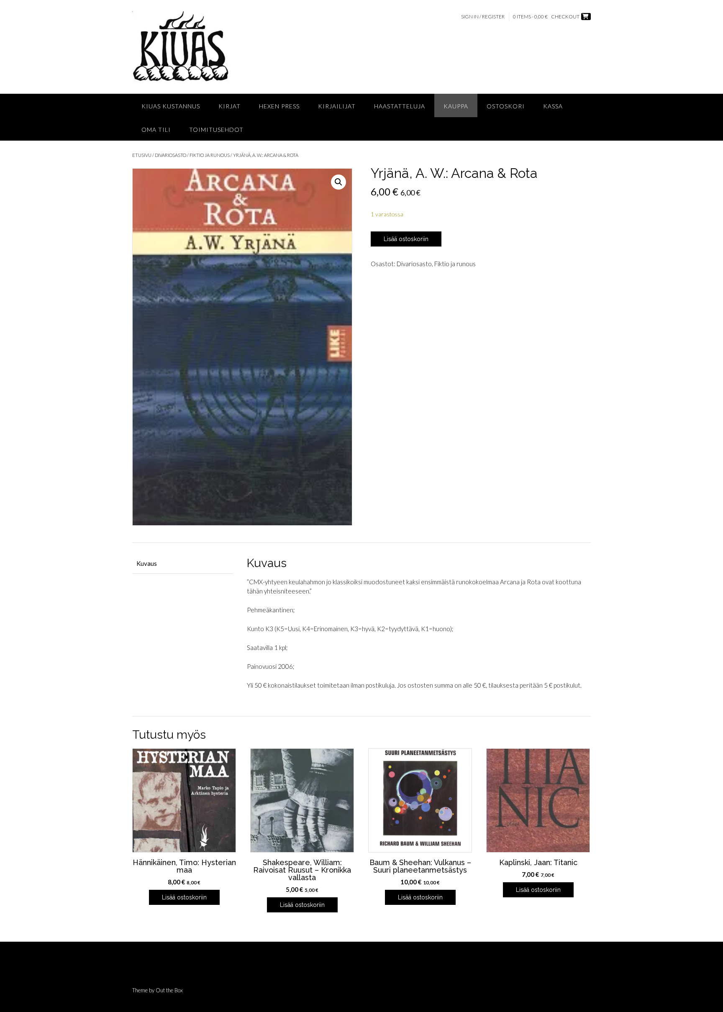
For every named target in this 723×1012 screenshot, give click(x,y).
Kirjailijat (337, 106)
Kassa (553, 106)
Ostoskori (506, 106)
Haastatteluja (399, 106)
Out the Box (169, 990)
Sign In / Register (483, 16)
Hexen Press (279, 106)
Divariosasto (170, 155)
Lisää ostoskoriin (406, 239)
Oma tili (156, 129)
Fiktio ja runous (210, 155)
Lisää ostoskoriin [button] (184, 897)
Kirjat (229, 106)
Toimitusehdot (216, 129)
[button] (338, 182)
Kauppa (456, 106)
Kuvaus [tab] (146, 563)
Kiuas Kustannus (170, 106)
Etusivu (141, 155)
